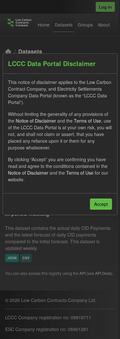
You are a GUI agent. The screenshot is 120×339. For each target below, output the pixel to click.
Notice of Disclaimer (36, 120)
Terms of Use (87, 120)
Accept (101, 204)
